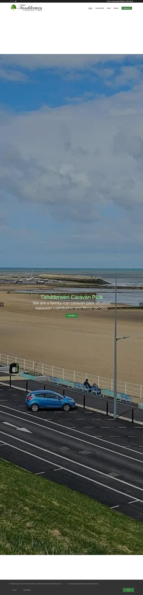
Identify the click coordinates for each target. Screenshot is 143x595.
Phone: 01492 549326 (113, 1)
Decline (14, 590)
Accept (128, 590)
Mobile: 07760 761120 (126, 1)
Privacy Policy (65, 583)
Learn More (71, 315)
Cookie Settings (27, 590)
